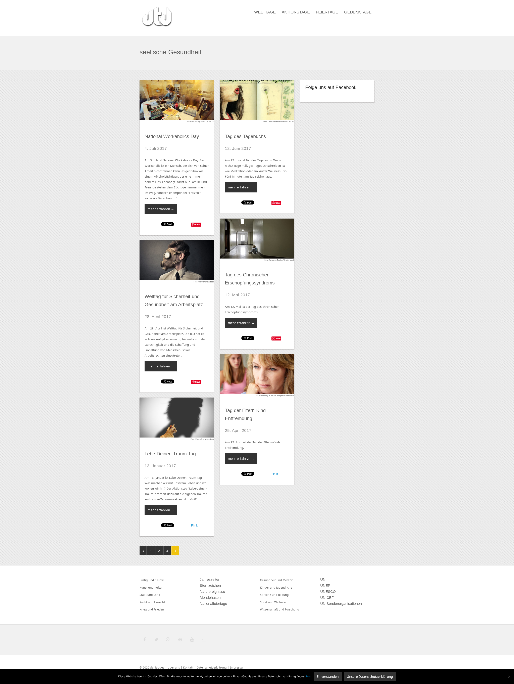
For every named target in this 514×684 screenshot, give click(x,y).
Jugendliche (284, 587)
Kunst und (147, 587)
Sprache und (269, 595)
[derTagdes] (156, 17)
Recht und (147, 602)
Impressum (237, 667)
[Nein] (509, 677)
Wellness (280, 602)
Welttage (265, 12)
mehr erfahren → (161, 209)
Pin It (274, 474)
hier (308, 676)
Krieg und (147, 609)
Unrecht (159, 602)
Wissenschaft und (272, 609)
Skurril (159, 580)
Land (157, 595)
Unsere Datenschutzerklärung (370, 676)
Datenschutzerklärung (212, 667)
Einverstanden (328, 676)
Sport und (267, 602)
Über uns (173, 667)
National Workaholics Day (172, 136)
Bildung (283, 595)
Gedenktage (357, 12)
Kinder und (268, 587)
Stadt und (147, 595)
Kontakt (188, 667)
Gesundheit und (271, 580)
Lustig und (147, 580)
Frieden (159, 609)
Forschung (292, 609)
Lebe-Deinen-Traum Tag (170, 453)
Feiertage (327, 12)
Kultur (158, 587)
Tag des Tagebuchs (245, 136)
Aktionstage (296, 12)
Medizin (288, 580)
